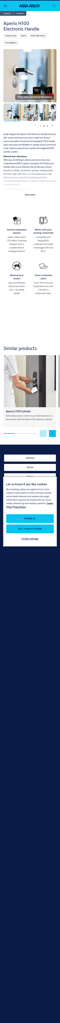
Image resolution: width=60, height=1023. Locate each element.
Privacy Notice (19, 507)
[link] (9, 13)
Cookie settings (30, 538)
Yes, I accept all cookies (30, 528)
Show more (30, 194)
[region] (30, 511)
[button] (20, 13)
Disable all (29, 518)
